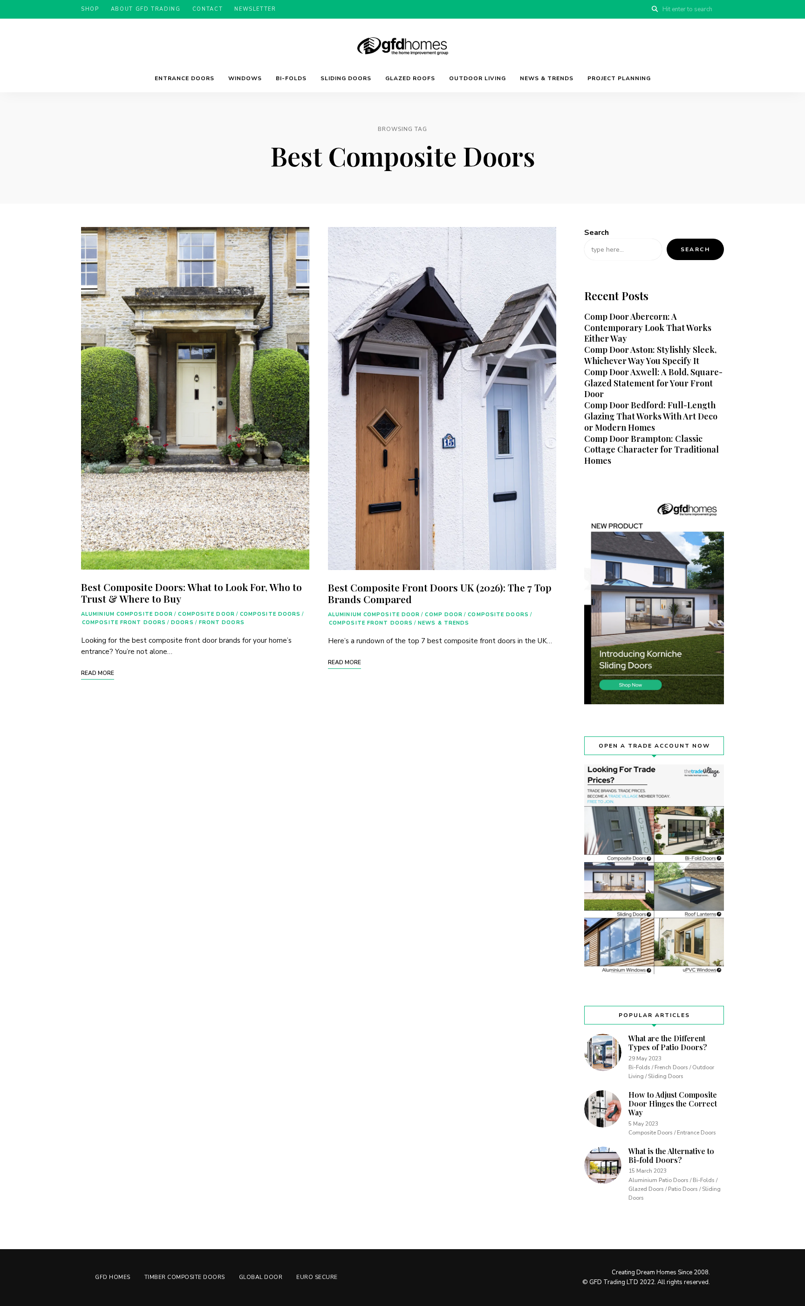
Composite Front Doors (124, 622)
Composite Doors (270, 614)
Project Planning (619, 78)
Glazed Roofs (410, 78)
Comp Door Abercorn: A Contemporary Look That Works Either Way (647, 327)
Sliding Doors (346, 78)
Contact (207, 9)
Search (596, 232)
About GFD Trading (146, 9)
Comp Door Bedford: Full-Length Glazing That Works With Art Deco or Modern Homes (650, 416)
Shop (90, 9)
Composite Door (206, 614)
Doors (182, 622)
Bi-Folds (291, 78)
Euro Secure (317, 1277)
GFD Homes (112, 1277)
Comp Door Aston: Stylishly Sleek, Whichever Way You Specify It (650, 355)
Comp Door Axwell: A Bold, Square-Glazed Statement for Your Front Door (653, 383)
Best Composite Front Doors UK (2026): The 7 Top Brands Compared (440, 593)
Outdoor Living (477, 78)
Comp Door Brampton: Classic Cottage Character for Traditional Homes (651, 450)
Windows (245, 78)
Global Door (261, 1277)
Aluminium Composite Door (127, 614)
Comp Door (444, 614)
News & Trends (546, 78)
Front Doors (222, 622)
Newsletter (255, 9)
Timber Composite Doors (184, 1277)
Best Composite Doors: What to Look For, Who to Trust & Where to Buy (191, 592)
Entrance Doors (184, 78)
